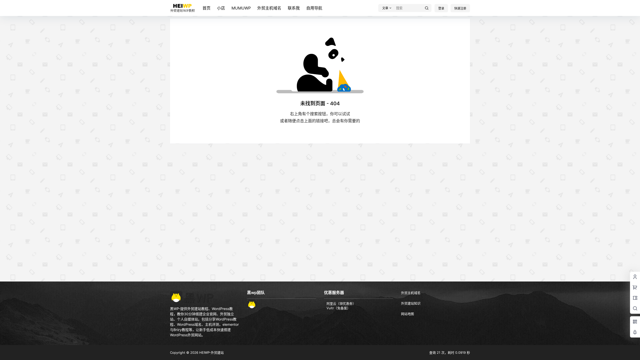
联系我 (294, 8)
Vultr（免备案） (338, 308)
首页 (206, 8)
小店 (221, 8)
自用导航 (314, 8)
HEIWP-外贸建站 (211, 352)
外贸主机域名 (269, 8)
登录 (441, 8)
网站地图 (407, 314)
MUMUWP (241, 8)
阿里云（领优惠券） (341, 304)
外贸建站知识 (410, 303)
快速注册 (460, 8)
